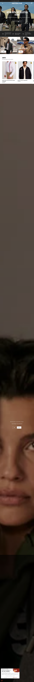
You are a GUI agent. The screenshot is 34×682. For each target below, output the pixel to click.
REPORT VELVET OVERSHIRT (22, 80)
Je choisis (5, 677)
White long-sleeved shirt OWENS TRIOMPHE (8, 81)
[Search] (28, 3)
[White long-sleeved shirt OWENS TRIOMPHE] (9, 70)
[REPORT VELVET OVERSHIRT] (25, 70)
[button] (17, 20)
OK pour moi (15, 677)
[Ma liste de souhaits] (30, 3)
